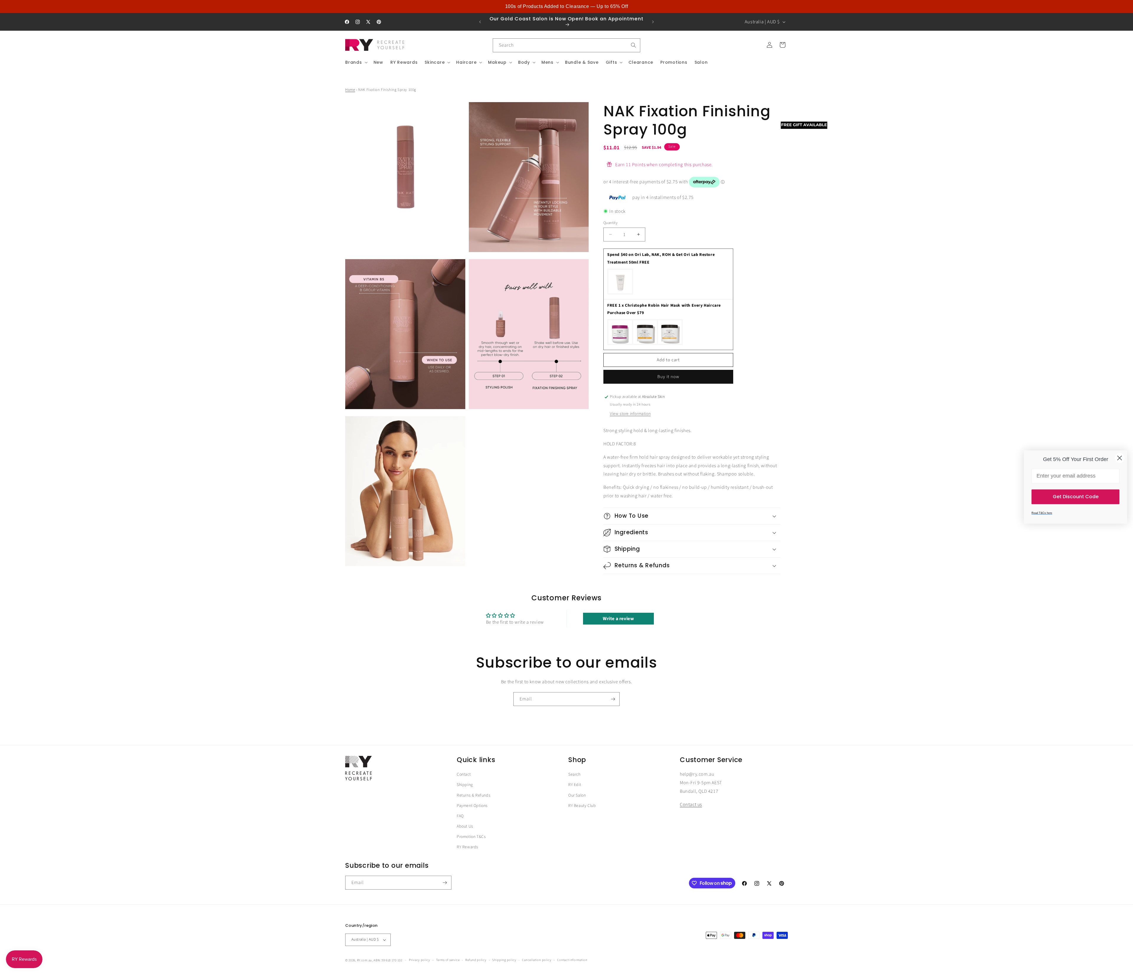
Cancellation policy (536, 960)
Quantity (610, 222)
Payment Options (472, 806)
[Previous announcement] (480, 21)
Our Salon (577, 795)
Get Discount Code (1075, 496)
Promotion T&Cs (471, 837)
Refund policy (475, 960)
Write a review (618, 618)
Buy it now (668, 377)
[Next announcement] (652, 21)
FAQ (460, 816)
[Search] (633, 45)
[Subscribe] (612, 699)
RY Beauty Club (582, 806)
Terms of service (448, 960)
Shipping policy (504, 960)
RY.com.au (364, 960)
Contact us (691, 804)
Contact (464, 774)
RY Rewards (467, 847)
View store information (630, 414)
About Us (465, 826)
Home (350, 89)
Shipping (465, 785)
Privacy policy (419, 960)
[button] (356, 62)
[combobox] (566, 45)
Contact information (572, 960)
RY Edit (574, 785)
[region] (566, 6)
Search (574, 774)
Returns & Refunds (473, 795)
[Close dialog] (1119, 458)
